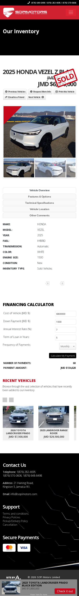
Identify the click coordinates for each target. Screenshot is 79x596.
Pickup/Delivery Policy (15, 521)
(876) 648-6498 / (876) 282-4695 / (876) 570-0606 (53, 2)
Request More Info (42, 91)
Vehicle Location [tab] (39, 209)
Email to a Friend (16, 97)
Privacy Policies (11, 517)
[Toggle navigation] (71, 12)
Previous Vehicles (17, 91)
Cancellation (10, 524)
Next (11, 400)
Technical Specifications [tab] (39, 202)
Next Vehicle (34, 97)
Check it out (65, 591)
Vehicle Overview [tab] (39, 190)
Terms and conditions (16, 513)
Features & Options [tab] (39, 196)
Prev (5, 400)
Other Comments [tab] (39, 215)
